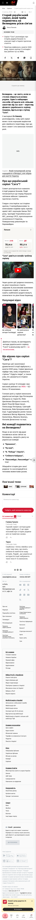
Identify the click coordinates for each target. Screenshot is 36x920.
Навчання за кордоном (13, 781)
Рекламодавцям (7, 623)
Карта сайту (23, 638)
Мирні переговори (12, 683)
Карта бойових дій (12, 680)
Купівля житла (10, 793)
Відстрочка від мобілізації (14, 714)
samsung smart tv (22, 861)
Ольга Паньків (11, 27)
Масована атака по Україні (14, 688)
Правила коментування (24, 617)
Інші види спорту (11, 816)
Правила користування (6, 627)
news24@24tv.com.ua (9, 577)
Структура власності (26, 631)
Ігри (21, 641)
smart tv (8, 861)
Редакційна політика (8, 613)
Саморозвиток (10, 779)
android (8, 855)
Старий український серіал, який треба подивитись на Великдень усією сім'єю (24, 8)
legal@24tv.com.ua (25, 893)
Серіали (9, 8)
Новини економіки (13, 725)
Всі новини (10, 652)
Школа (8, 773)
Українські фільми (12, 753)
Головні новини (11, 654)
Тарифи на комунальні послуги (16, 736)
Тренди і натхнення (12, 796)
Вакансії (22, 628)
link (20, 585)
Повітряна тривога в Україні (15, 685)
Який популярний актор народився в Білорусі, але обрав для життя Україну (16, 173)
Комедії (8, 759)
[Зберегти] (31, 57)
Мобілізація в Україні (14, 700)
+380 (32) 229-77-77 (14, 891)
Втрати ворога (10, 694)
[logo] (13, 3)
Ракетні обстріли (11, 677)
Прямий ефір (10, 660)
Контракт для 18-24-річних (14, 711)
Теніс (7, 811)
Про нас (4, 606)
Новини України (11, 657)
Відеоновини (10, 663)
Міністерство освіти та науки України (18, 771)
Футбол (8, 808)
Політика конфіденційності (7, 631)
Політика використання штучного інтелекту (8, 637)
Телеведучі (5, 619)
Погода (8, 668)
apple (22, 855)
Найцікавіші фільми (12, 750)
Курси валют (10, 730)
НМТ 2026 (9, 776)
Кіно (3, 8)
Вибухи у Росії (10, 691)
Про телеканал (7, 616)
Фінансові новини (12, 733)
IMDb (23, 386)
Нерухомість (11, 788)
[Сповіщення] (33, 3)
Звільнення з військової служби (16, 703)
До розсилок (12, 842)
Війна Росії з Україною (14, 675)
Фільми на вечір (11, 756)
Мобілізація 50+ (11, 705)
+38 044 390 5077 (25, 577)
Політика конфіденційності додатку (25, 608)
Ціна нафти (9, 728)
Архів (21, 634)
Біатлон (8, 813)
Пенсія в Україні (11, 741)
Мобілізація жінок (12, 708)
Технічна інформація (26, 621)
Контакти (22, 624)
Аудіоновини (10, 665)
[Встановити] (18, 905)
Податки (8, 739)
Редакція (5, 609)
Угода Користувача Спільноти (25, 613)
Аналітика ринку (11, 791)
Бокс (7, 805)
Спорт (8, 803)
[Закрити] (32, 901)
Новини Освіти (11, 768)
